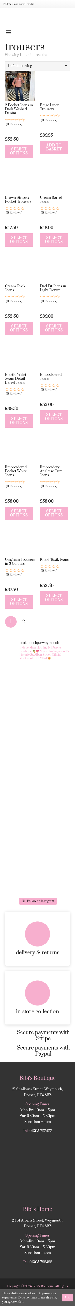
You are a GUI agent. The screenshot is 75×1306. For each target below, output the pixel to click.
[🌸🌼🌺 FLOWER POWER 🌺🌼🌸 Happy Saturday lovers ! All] (37, 799)
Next (37, 622)
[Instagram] (42, 4)
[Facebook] (48, 4)
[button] (37, 32)
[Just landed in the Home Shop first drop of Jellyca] (37, 722)
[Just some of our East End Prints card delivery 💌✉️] (37, 760)
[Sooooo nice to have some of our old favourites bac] (37, 683)
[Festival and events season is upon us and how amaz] (37, 876)
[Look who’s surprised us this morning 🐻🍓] (37, 837)
